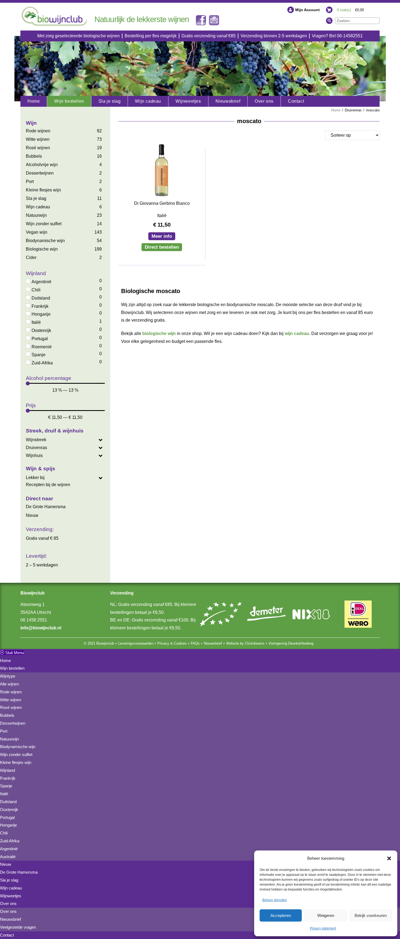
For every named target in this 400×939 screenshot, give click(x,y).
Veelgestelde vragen (18, 927)
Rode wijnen (38, 131)
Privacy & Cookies (172, 643)
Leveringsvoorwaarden (135, 643)
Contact (7, 935)
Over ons (8, 903)
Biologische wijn (42, 249)
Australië (8, 856)
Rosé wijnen (38, 147)
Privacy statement (323, 928)
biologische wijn (159, 333)
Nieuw (32, 515)
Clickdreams (254, 643)
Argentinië (9, 848)
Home (335, 110)
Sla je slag (36, 198)
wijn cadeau (297, 333)
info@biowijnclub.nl (40, 628)
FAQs (195, 643)
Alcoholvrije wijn (42, 164)
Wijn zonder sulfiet (43, 223)
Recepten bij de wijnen (48, 484)
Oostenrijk (9, 809)
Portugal (7, 817)
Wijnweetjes (10, 896)
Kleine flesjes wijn (43, 190)
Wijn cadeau (38, 207)
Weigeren (325, 915)
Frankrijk (8, 778)
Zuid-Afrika (9, 841)
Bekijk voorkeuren (371, 915)
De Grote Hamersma (46, 506)
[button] (389, 858)
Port (30, 181)
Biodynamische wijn (45, 240)
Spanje (6, 785)
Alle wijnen (9, 684)
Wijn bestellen (12, 668)
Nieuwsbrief (213, 643)
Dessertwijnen (40, 173)
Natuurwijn (36, 215)
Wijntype (7, 676)
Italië (4, 793)
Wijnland (7, 770)
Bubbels (34, 156)
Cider (31, 257)
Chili (4, 833)
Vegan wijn (36, 232)
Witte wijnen (38, 139)
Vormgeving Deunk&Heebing (291, 643)
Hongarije (8, 825)
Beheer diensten (274, 900)
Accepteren (280, 915)
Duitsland (8, 801)
